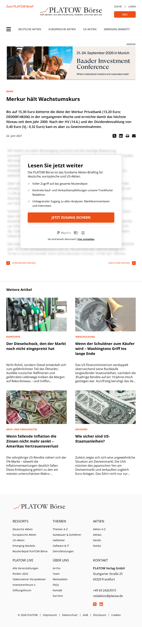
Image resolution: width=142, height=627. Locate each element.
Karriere (58, 596)
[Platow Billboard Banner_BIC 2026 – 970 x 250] (71, 63)
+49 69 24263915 (104, 590)
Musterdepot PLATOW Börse (30, 551)
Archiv (56, 568)
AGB (85, 615)
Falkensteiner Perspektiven (29, 579)
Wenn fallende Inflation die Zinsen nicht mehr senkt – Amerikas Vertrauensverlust (32, 441)
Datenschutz (70, 615)
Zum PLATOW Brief (19, 6)
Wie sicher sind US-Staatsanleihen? (92, 439)
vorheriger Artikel (24, 263)
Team (56, 573)
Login (132, 6)
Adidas (97, 534)
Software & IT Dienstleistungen (63, 548)
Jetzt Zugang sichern (71, 217)
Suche (118, 6)
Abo (125, 14)
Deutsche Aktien (29, 29)
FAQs (56, 585)
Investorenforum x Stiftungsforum (24, 587)
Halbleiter (59, 540)
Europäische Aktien (62, 29)
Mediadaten (60, 579)
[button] (114, 136)
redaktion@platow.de (108, 596)
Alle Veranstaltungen (25, 568)
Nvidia (97, 545)
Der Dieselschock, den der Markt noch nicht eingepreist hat (36, 346)
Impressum (50, 615)
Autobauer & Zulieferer (67, 534)
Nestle (97, 540)
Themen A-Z (60, 529)
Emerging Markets (117, 29)
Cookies (116, 615)
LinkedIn (101, 604)
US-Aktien (90, 29)
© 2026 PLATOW (28, 615)
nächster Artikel (119, 263)
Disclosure (99, 615)
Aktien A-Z (99, 529)
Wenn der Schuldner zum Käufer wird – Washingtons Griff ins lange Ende (105, 348)
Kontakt (57, 590)
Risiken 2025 (20, 573)
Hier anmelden (85, 239)
